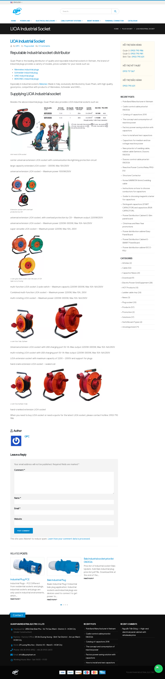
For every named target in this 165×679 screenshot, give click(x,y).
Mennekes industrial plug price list (100, 558)
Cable (124, 268)
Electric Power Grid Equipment (135, 283)
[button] (61, 605)
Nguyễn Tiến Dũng (130, 629)
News (124, 297)
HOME (13, 21)
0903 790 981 (137, 53)
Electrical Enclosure (45, 21)
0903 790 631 (138, 57)
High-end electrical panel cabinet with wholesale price (135, 632)
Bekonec (43, 84)
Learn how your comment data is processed (69, 539)
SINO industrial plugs (24, 76)
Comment (19, 470)
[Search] (115, 11)
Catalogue (132, 21)
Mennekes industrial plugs (26, 69)
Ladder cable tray (129, 292)
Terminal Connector (114, 21)
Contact (18, 615)
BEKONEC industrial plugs (26, 79)
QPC (18, 46)
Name (17, 498)
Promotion (127, 312)
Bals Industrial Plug (19, 580)
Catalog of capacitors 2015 (135, 114)
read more (14, 599)
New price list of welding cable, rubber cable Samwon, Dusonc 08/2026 (136, 151)
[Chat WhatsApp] (158, 668)
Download (126, 278)
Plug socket (29, 46)
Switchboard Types (130, 322)
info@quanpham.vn (27, 655)
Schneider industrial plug (26, 72)
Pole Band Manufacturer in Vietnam (138, 101)
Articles (125, 263)
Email (17, 508)
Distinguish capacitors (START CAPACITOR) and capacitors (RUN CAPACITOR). (137, 207)
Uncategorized (128, 327)
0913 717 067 (129, 71)
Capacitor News (129, 273)
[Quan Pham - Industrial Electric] (17, 11)
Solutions (126, 317)
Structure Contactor (132, 175)
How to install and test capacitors (137, 135)
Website (18, 519)
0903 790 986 (136, 50)
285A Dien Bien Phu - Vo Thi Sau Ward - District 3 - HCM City (50, 629)
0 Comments (44, 46)
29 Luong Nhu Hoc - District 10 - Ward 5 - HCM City (40, 645)
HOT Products (128, 287)
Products (126, 307)
